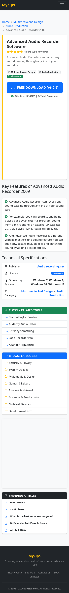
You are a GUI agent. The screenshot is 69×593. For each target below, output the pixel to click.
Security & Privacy (20, 363)
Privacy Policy (14, 572)
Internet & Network (21, 390)
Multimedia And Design (28, 22)
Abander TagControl (21, 345)
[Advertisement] (34, 140)
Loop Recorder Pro (21, 338)
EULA (56, 572)
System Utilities (18, 370)
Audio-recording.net (50, 266)
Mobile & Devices (20, 404)
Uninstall (34, 576)
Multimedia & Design (22, 376)
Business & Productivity (24, 397)
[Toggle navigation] (62, 5)
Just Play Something (21, 331)
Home (6, 22)
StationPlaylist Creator (23, 317)
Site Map (30, 572)
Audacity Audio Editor (22, 324)
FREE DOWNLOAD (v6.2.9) (37, 87)
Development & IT (20, 411)
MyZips (8, 4)
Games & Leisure (19, 383)
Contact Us (44, 572)
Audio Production (17, 26)
